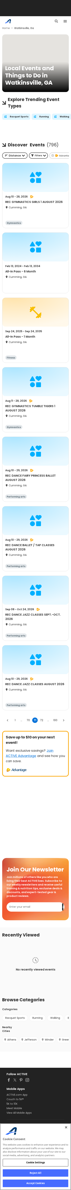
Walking (55, 1018)
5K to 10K (12, 1104)
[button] (38, 156)
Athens (11, 1039)
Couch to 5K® (15, 1099)
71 (35, 720)
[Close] (66, 1127)
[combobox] (14, 156)
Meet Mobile (14, 1108)
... (21, 720)
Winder (49, 1039)
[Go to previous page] (7, 720)
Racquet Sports (15, 1018)
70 (28, 720)
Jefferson (30, 1039)
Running (37, 1018)
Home (6, 28)
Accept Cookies (35, 1183)
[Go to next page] (63, 720)
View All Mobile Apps (19, 1113)
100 (55, 720)
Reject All (35, 1173)
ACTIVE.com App (17, 1095)
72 (41, 720)
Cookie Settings (35, 1162)
